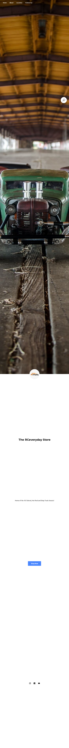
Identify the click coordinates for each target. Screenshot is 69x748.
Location (19, 3)
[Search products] (63, 100)
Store (5, 3)
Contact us (28, 3)
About (11, 3)
